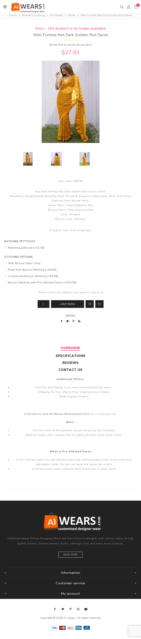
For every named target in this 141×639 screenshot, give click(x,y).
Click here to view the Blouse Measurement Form (57, 414)
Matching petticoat (20, 241)
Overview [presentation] (70, 348)
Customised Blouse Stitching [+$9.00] (33, 276)
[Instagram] (78, 609)
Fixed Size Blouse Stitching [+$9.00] (32, 269)
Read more (70, 554)
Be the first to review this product (71, 44)
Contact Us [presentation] (71, 370)
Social (71, 315)
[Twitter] (63, 609)
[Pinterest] (70, 609)
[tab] (70, 347)
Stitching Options (18, 257)
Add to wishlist (99, 304)
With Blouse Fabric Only (24, 263)
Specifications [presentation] (71, 356)
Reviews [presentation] (70, 363)
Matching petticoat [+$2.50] (26, 247)
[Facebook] (55, 609)
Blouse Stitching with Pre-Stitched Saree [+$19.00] (42, 282)
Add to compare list (90, 304)
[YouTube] (86, 609)
